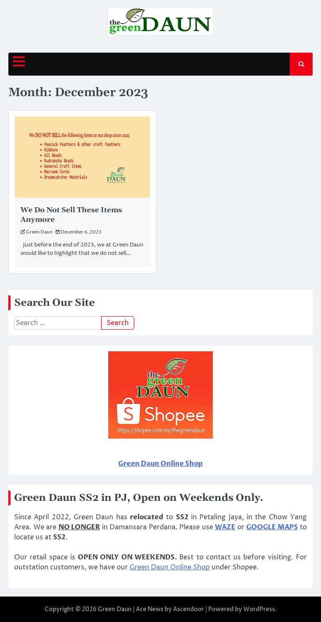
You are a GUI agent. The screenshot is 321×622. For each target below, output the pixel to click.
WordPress (259, 609)
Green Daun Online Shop (170, 567)
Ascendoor (188, 609)
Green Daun (39, 232)
